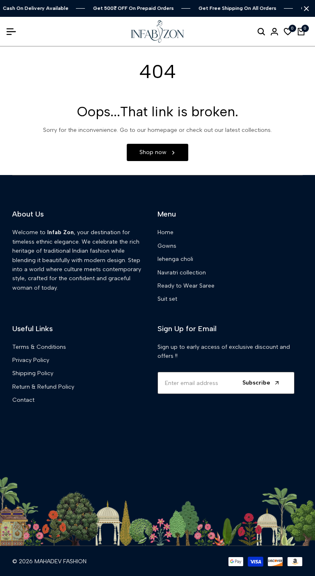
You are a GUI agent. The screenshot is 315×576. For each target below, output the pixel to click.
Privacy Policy (30, 360)
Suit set (167, 298)
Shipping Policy (32, 373)
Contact (23, 399)
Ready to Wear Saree (186, 285)
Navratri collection (182, 272)
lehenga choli (175, 259)
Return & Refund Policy (43, 386)
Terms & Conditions (39, 346)
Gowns (167, 245)
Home (165, 232)
